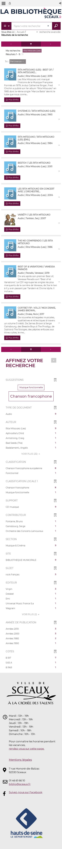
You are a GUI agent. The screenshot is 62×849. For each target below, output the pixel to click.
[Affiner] (31, 44)
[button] (60, 3)
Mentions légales (20, 759)
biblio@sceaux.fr (20, 784)
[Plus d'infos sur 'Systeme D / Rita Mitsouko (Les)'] (10, 116)
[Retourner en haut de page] (53, 360)
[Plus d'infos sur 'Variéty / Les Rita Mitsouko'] (10, 219)
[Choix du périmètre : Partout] (7, 26)
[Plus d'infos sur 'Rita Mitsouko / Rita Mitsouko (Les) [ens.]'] (10, 141)
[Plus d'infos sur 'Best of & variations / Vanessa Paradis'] (10, 271)
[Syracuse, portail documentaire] (31, 13)
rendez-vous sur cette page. (26, 748)
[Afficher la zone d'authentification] (10, 3)
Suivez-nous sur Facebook (25, 792)
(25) (29, 453)
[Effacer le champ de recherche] (48, 26)
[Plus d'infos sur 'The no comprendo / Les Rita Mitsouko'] (10, 245)
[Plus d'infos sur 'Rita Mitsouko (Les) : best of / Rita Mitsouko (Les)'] (10, 74)
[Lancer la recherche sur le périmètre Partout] (56, 26)
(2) (30, 614)
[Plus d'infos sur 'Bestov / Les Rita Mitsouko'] (10, 167)
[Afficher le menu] (4, 3)
